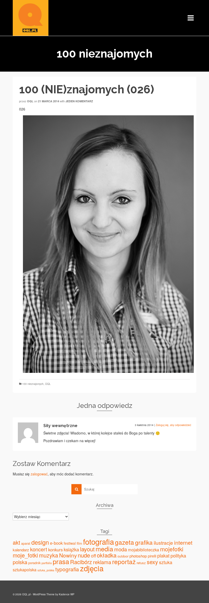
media (104, 548)
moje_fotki (25, 555)
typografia (67, 569)
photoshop (138, 556)
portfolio (47, 563)
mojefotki (171, 549)
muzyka (48, 555)
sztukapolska (24, 570)
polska (20, 562)
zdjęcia (91, 568)
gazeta (124, 542)
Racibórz (81, 562)
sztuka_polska (45, 570)
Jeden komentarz (79, 101)
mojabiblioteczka (143, 549)
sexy (152, 562)
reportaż (124, 561)
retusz (141, 562)
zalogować (39, 473)
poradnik (34, 562)
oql (30, 101)
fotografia (98, 541)
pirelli (152, 556)
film (79, 543)
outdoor (122, 556)
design (40, 542)
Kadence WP (66, 594)
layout (87, 549)
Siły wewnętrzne (60, 425)
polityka (178, 555)
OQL (48, 384)
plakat (163, 555)
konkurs (55, 549)
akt (16, 542)
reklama (102, 562)
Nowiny (68, 555)
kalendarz (21, 549)
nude (84, 555)
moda (120, 549)
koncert (38, 549)
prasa (61, 561)
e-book (56, 543)
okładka (106, 555)
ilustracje (163, 542)
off (93, 555)
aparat (25, 543)
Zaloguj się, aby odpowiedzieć (173, 425)
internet (183, 542)
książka (71, 549)
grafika (144, 542)
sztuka (165, 562)
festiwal (70, 543)
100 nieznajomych (33, 384)
